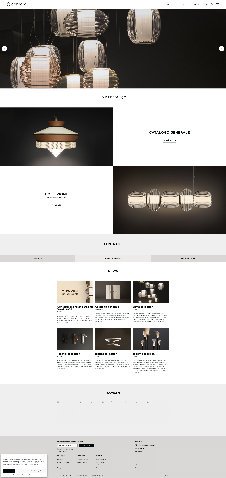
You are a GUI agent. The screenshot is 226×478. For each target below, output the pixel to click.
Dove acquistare (101, 459)
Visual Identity (99, 309)
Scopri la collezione (145, 54)
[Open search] (212, 4)
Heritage (60, 459)
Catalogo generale (107, 307)
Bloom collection (144, 354)
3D (77, 465)
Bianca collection (106, 354)
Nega (22, 471)
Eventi (59, 311)
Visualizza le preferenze (38, 471)
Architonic (138, 451)
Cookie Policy (16, 474)
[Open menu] (218, 4)
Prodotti (170, 4)
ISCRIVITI (86, 445)
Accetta (9, 471)
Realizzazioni (61, 465)
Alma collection (143, 307)
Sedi (97, 465)
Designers (60, 468)
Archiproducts (140, 448)
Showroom (195, 4)
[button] (45, 456)
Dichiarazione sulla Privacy (27, 474)
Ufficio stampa (100, 462)
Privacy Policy (139, 465)
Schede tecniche (82, 462)
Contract (182, 4)
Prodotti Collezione (63, 462)
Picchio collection (68, 354)
